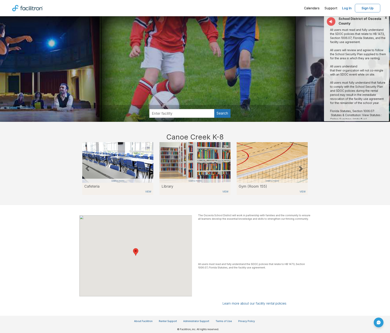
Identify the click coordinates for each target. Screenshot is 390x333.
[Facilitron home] (27, 8)
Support (330, 8)
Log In (347, 8)
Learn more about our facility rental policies (254, 303)
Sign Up (368, 8)
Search (222, 113)
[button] (87, 168)
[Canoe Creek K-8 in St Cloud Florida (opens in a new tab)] (117, 162)
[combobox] (181, 113)
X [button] (386, 17)
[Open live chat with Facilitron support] (379, 322)
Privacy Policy (246, 321)
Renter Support (168, 321)
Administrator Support (196, 321)
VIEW (148, 191)
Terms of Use (224, 321)
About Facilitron (143, 321)
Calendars (312, 8)
